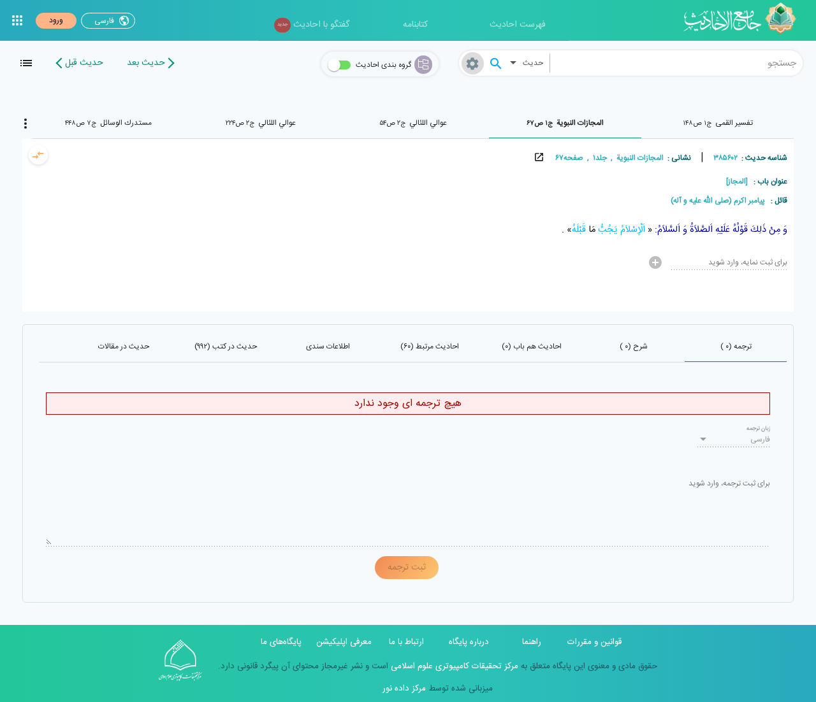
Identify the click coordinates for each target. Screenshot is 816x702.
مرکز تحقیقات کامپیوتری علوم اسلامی (453, 666)
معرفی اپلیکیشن (344, 642)
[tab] (717, 123)
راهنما (531, 642)
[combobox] (676, 63)
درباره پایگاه (469, 642)
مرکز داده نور (404, 689)
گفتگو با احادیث (313, 24)
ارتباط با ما (406, 642)
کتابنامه (415, 24)
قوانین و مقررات (594, 642)
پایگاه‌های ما (281, 642)
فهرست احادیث (518, 24)
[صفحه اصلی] (744, 20)
